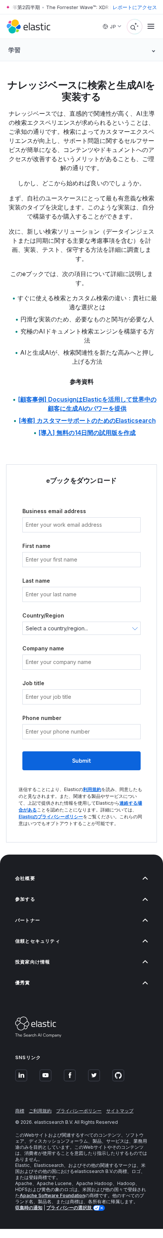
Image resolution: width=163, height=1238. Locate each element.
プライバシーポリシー (79, 1111)
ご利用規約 (40, 1111)
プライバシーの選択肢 (69, 1207)
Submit (81, 760)
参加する (25, 899)
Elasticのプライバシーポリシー (51, 816)
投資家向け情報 (32, 962)
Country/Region (43, 615)
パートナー (27, 920)
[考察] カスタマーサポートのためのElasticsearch (87, 420)
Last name (36, 580)
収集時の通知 (28, 1207)
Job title (33, 683)
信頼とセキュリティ (37, 941)
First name (36, 546)
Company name (43, 648)
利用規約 (92, 789)
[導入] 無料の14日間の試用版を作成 (87, 432)
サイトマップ (119, 1111)
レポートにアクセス (135, 7)
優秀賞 (22, 982)
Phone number (41, 718)
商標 (19, 1111)
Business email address (54, 511)
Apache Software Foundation (52, 1195)
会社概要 (25, 878)
